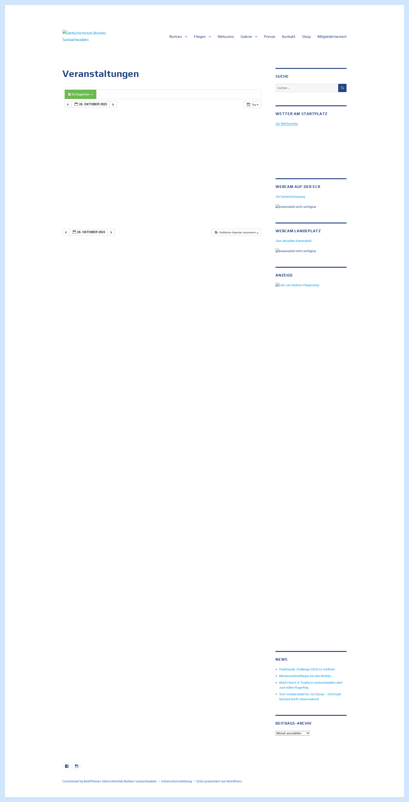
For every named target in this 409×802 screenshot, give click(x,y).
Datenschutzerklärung (176, 781)
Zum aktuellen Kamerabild (293, 241)
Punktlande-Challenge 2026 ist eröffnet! (307, 669)
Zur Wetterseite (287, 123)
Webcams (226, 36)
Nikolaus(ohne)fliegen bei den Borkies (305, 676)
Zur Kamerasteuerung (290, 196)
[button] (236, 232)
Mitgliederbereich (332, 36)
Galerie (246, 36)
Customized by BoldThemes (81, 781)
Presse (269, 36)
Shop (306, 36)
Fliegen (200, 36)
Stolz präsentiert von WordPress (219, 781)
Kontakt (288, 36)
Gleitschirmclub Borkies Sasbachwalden (129, 781)
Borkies (175, 36)
